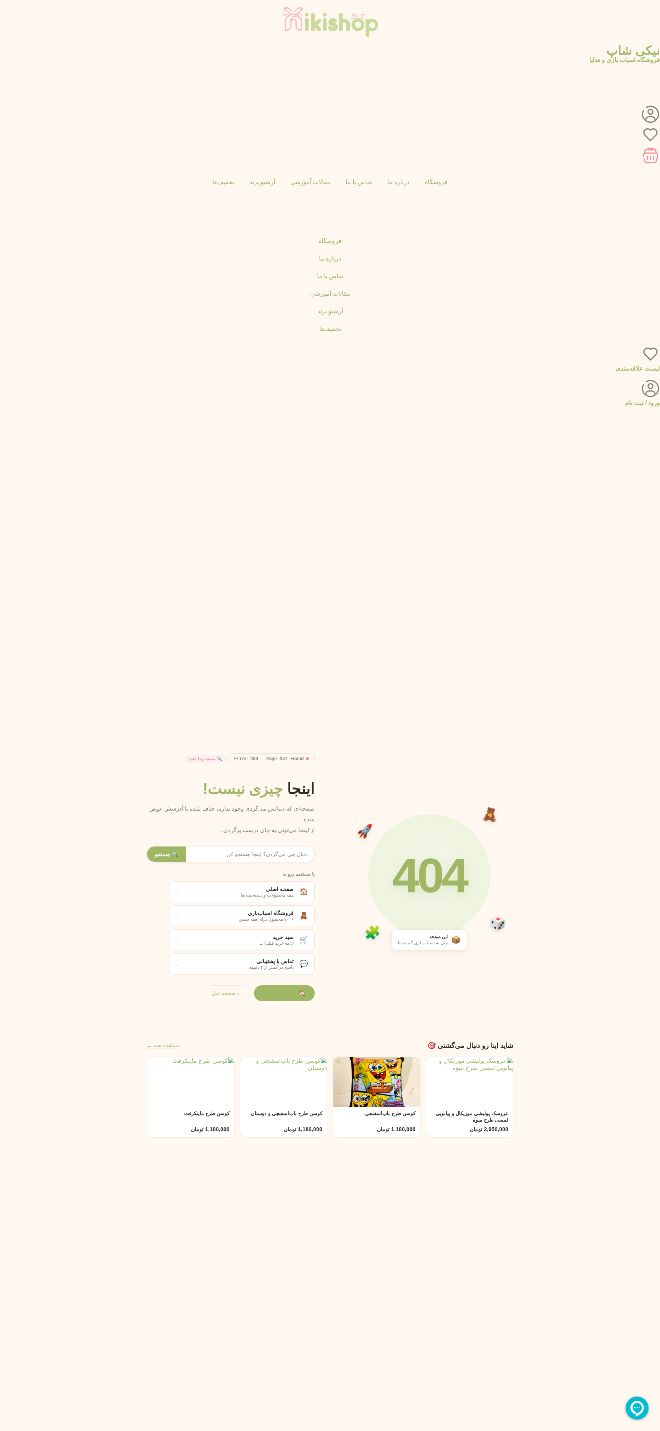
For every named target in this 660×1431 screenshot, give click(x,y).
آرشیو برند (262, 182)
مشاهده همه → (163, 1045)
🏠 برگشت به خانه (284, 993)
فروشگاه (436, 182)
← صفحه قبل (227, 993)
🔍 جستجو (166, 854)
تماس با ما (359, 182)
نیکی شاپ (633, 50)
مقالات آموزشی (310, 182)
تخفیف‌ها (223, 182)
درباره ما (398, 182)
